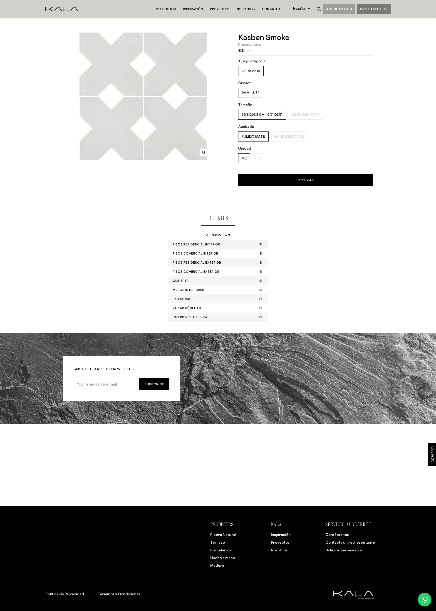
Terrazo (217, 542)
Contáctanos (337, 534)
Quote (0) (432, 454)
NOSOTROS (246, 9)
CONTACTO (271, 9)
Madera (217, 565)
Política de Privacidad (64, 594)
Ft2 (258, 158)
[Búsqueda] (319, 9)
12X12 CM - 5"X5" (305, 114)
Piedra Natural (223, 534)
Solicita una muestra (343, 550)
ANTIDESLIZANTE (289, 136)
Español (299, 9)
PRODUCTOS (166, 9)
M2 (244, 158)
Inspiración (281, 534)
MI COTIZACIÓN (374, 9)
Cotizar (305, 180)
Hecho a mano (222, 557)
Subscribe (154, 384)
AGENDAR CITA (339, 9)
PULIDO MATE (253, 136)
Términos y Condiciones (119, 594)
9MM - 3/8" (250, 93)
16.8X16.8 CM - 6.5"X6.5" (262, 114)
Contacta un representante (350, 542)
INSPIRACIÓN (193, 9)
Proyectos (280, 542)
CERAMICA (251, 71)
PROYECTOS (219, 9)
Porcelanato (221, 550)
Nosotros (279, 550)
